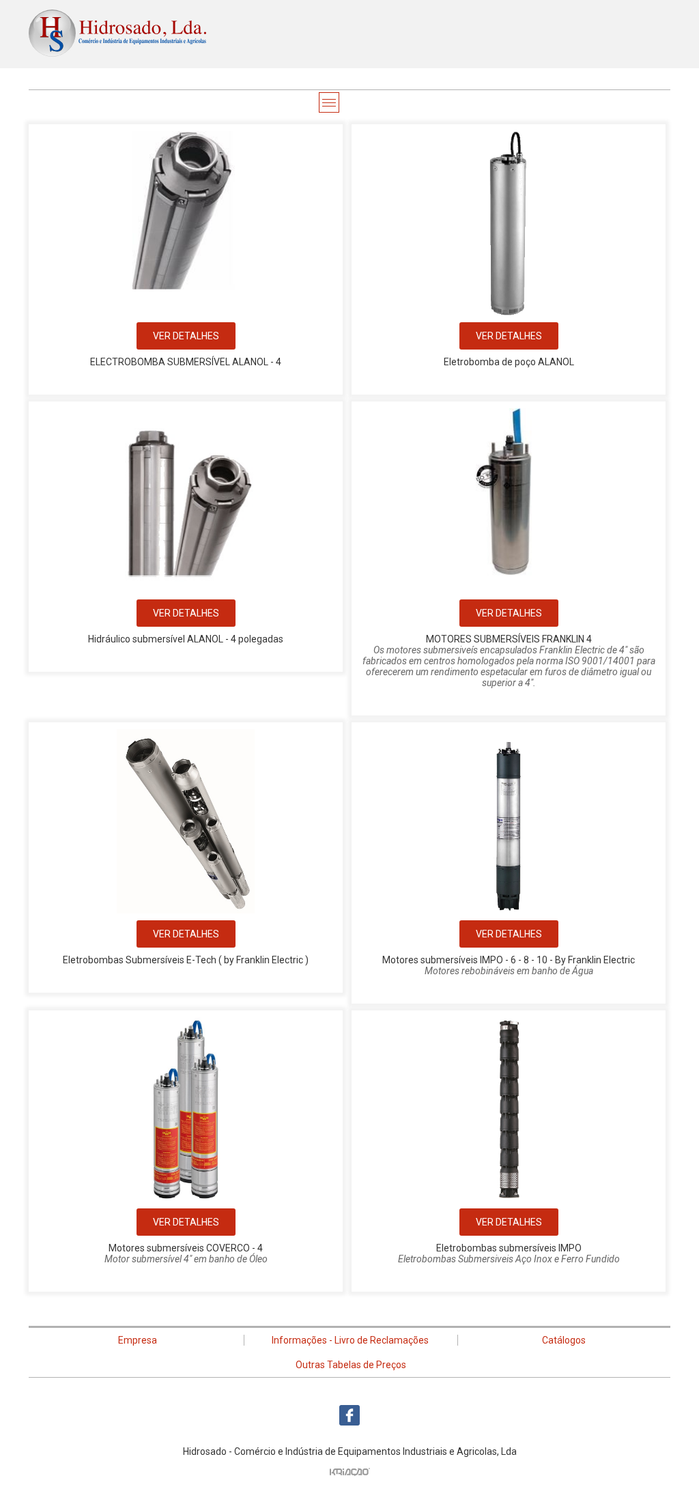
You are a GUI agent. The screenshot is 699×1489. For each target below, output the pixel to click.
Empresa (137, 1340)
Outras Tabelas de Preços (351, 1364)
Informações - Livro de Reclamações (350, 1340)
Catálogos (564, 1340)
